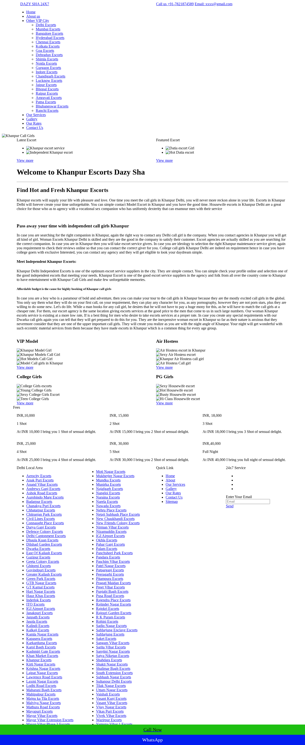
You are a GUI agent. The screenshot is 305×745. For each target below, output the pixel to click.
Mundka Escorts (108, 480)
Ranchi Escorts (47, 110)
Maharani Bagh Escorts (43, 690)
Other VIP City (37, 21)
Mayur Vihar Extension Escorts (49, 720)
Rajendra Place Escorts (113, 600)
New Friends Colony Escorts (118, 523)
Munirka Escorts (108, 484)
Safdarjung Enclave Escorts (116, 630)
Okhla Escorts (106, 540)
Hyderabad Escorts (50, 38)
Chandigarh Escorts (50, 76)
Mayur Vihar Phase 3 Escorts (48, 724)
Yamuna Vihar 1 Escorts (114, 724)
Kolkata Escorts (48, 46)
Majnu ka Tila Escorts (42, 698)
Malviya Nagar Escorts (43, 703)
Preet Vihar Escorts (110, 587)
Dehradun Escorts (49, 55)
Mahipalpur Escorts (41, 694)
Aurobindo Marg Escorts (45, 497)
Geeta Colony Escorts (42, 561)
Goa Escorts (45, 51)
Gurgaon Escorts (48, 68)
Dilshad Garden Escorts (44, 544)
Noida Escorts (46, 63)
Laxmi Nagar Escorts (42, 681)
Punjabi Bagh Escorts (112, 591)
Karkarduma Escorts (41, 643)
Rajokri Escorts (107, 609)
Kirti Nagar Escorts (40, 664)
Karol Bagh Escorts (41, 647)
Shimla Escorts (47, 59)
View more (25, 160)
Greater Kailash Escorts (44, 574)
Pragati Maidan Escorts (113, 583)
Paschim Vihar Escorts (113, 561)
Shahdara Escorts (109, 660)
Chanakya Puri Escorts (43, 506)
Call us (175, 4)
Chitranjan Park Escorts (44, 514)
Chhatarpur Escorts (40, 510)
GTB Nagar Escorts (41, 583)
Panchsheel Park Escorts (114, 553)
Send (230, 506)
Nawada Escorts (108, 506)
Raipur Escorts (47, 93)
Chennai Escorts (48, 42)
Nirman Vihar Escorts (112, 527)
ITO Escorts (35, 604)
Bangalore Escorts (49, 33)
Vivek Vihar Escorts (111, 716)
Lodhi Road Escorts (41, 686)
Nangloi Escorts (108, 493)
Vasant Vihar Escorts (111, 703)
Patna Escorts (46, 102)
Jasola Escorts (36, 621)
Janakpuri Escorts (39, 613)
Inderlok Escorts (38, 600)
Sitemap (172, 502)
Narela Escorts (107, 502)
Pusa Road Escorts (110, 596)
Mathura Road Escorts (43, 707)
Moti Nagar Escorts (110, 472)
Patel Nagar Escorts (111, 566)
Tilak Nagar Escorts (111, 686)
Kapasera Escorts (39, 639)
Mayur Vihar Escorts (41, 716)
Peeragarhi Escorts (110, 574)
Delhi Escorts (46, 25)
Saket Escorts (106, 639)
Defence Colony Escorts (44, 531)
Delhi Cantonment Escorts (46, 536)
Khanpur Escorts (38, 660)
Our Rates (33, 123)
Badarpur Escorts (39, 502)
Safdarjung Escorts (110, 634)
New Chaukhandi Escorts (115, 519)
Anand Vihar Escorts (42, 484)
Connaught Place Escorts (45, 523)
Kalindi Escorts (37, 626)
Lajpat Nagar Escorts (42, 673)
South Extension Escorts (114, 673)
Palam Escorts (106, 549)
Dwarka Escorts (38, 549)
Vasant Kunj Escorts (111, 698)
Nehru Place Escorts (111, 510)
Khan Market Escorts (42, 656)
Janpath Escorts (38, 617)
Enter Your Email (239, 497)
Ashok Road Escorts (41, 493)
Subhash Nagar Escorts (113, 677)
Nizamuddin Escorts (111, 531)
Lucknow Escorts (49, 80)
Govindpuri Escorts (41, 570)
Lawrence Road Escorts (44, 677)
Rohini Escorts (107, 621)
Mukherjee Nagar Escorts (115, 476)
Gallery (31, 119)
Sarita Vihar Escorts (111, 647)
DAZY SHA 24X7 (34, 4)
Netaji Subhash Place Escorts (118, 514)
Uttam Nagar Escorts (111, 690)
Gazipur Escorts (38, 557)
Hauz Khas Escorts (40, 596)
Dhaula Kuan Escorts (42, 540)
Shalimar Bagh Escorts (113, 669)
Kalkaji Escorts (37, 630)
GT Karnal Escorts (40, 587)
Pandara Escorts (108, 557)
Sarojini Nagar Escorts (113, 651)
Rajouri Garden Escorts (113, 613)
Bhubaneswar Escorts (52, 106)
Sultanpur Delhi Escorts (114, 681)
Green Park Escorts (40, 579)
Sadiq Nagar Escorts (111, 626)
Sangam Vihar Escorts (112, 643)
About (170, 480)
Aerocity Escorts (38, 476)
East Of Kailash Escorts (44, 553)
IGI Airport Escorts (40, 609)
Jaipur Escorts (46, 85)
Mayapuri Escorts (39, 711)
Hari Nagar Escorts (40, 591)
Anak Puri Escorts (40, 480)
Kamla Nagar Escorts (42, 634)
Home (31, 12)
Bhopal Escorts (47, 89)
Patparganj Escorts (110, 570)
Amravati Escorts (49, 98)
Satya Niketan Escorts (112, 656)
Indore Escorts (46, 72)
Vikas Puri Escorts (110, 711)
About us (33, 16)
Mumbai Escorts (48, 29)
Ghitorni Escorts (38, 566)
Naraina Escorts (108, 497)
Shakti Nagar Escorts (112, 664)
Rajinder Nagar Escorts (113, 604)
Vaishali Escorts (108, 694)
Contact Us (34, 128)
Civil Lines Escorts (40, 519)
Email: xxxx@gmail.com (213, 4)
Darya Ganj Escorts (41, 527)
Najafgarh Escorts (109, 489)
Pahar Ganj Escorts (110, 544)
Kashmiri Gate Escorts (43, 651)
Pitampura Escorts (109, 579)
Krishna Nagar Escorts (43, 669)
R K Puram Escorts (110, 617)
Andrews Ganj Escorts (43, 489)
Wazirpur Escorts (109, 720)
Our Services (36, 115)
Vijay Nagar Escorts (111, 707)
